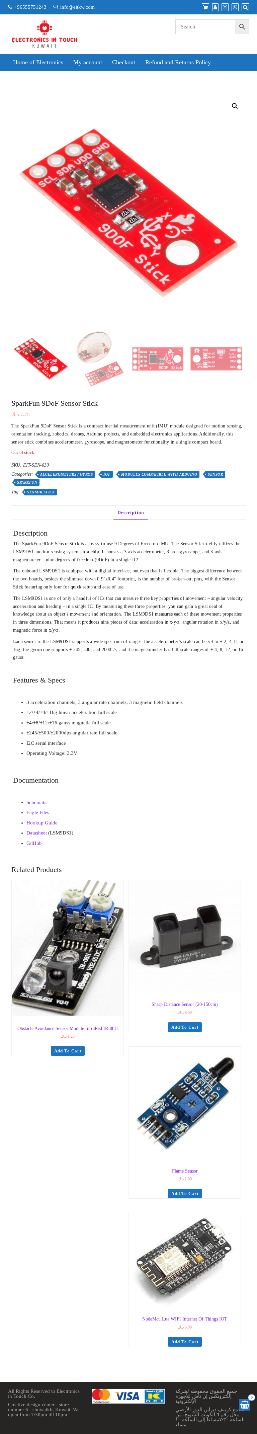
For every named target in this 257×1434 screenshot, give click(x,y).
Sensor (215, 474)
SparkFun (27, 482)
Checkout (123, 62)
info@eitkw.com (77, 7)
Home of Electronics (38, 62)
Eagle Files (37, 812)
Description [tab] (130, 512)
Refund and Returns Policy (178, 62)
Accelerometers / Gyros (66, 474)
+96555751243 (30, 7)
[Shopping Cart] (244, 1405)
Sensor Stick (41, 492)
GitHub (34, 843)
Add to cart (67, 1050)
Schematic (37, 802)
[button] (235, 106)
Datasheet (36, 832)
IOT (106, 474)
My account (87, 62)
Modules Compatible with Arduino (159, 474)
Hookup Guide (42, 822)
